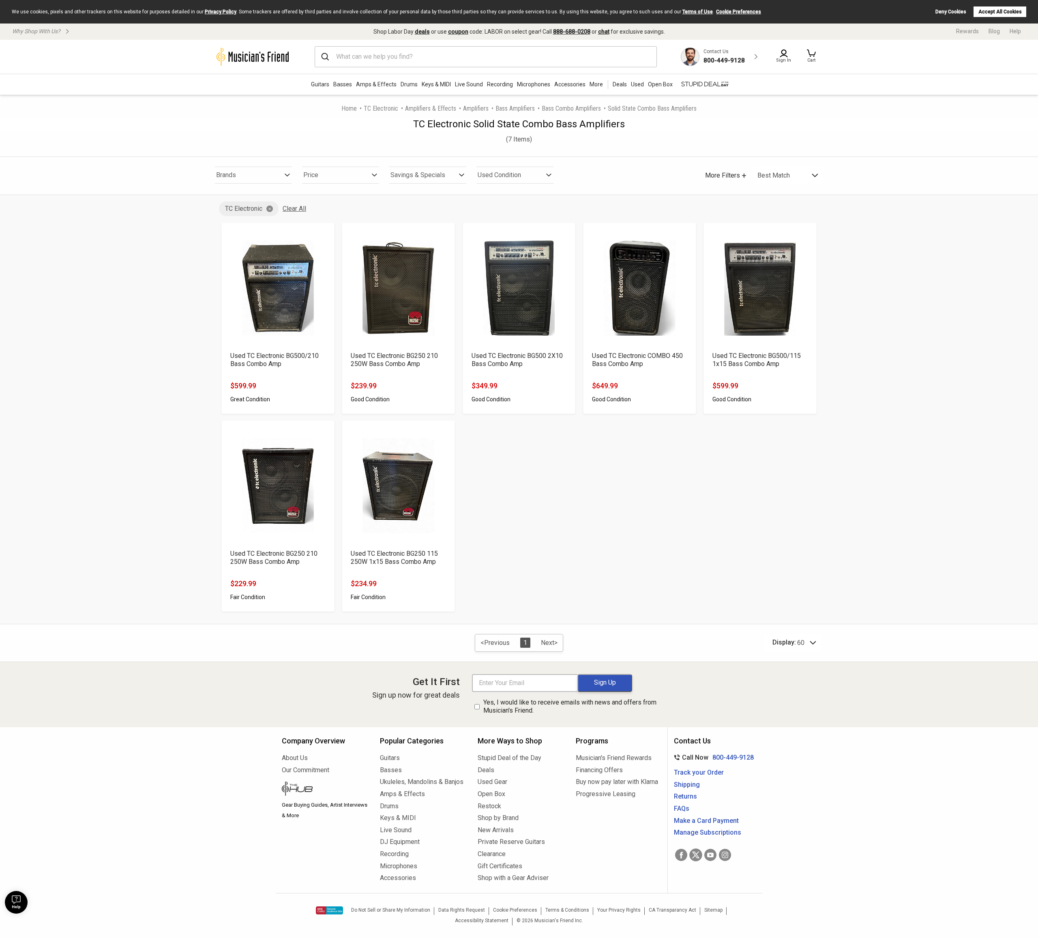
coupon (458, 31)
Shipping (687, 784)
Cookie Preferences (738, 12)
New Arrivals (496, 830)
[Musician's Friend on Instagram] (725, 855)
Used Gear (492, 782)
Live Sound (469, 84)
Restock (489, 806)
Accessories (569, 84)
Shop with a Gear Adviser (513, 878)
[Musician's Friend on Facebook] (681, 855)
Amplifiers (476, 108)
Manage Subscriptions (707, 832)
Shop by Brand (498, 818)
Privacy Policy (220, 12)
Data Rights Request (461, 910)
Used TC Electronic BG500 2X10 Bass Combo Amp (517, 360)
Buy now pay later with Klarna (617, 782)
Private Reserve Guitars (511, 842)
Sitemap (713, 910)
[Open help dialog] (16, 902)
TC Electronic (381, 108)
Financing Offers (599, 770)
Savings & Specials (417, 175)
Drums (409, 84)
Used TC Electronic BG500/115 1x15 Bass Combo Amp (756, 360)
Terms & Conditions (567, 910)
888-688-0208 (571, 31)
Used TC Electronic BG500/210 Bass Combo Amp (274, 360)
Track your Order (699, 772)
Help (1015, 31)
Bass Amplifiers (515, 108)
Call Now (712, 757)
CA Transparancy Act (672, 910)
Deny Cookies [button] (950, 12)
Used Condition (499, 175)
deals (422, 31)
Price (310, 175)
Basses (342, 84)
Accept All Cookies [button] (1000, 12)
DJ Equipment (400, 842)
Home (349, 108)
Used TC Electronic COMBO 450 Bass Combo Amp (637, 360)
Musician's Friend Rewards (614, 758)
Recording (500, 84)
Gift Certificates (500, 866)
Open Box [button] (660, 84)
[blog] (325, 790)
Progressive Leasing (605, 794)
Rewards (967, 31)
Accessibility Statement (481, 920)
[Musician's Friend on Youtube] (710, 855)
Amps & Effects (376, 84)
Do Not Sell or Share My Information (390, 910)
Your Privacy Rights (619, 910)
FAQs (681, 808)
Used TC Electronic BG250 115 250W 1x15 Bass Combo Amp (394, 557)
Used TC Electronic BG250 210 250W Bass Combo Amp (394, 360)
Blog (994, 31)
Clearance (492, 854)
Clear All (294, 208)
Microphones (533, 84)
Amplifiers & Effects (430, 108)
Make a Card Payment (706, 820)
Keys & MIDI (436, 84)
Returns (685, 796)
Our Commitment (305, 770)
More (596, 84)
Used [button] (637, 84)
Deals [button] (620, 84)
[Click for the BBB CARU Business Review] (329, 910)
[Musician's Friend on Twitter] (695, 855)
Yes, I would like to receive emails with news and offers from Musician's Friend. (569, 706)
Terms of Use (697, 12)
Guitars (320, 84)
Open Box (491, 794)
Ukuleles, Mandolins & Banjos (421, 782)
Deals (486, 770)
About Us (295, 758)
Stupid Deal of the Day (509, 758)
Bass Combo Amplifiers (571, 108)
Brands (226, 175)
